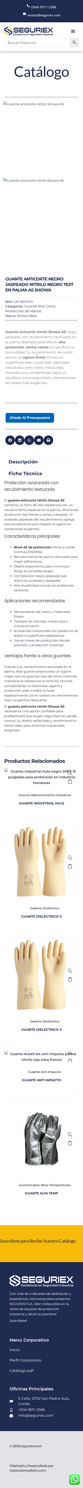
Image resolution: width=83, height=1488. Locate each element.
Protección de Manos (23, 311)
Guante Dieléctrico (44, 908)
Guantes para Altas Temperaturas (45, 1185)
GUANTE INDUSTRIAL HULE (41, 803)
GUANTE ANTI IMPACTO (41, 1080)
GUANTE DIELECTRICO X (41, 916)
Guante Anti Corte (39, 306)
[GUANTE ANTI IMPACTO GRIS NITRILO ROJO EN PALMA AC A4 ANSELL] (70, 1052)
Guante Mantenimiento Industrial (45, 795)
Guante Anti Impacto (44, 1072)
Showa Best (27, 316)
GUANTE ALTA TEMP (41, 1193)
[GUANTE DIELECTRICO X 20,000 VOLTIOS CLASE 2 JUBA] (70, 971)
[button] (10, 440)
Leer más (70, 781)
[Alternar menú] (73, 31)
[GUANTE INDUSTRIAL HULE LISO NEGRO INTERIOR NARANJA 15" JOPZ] (70, 773)
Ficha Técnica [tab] (25, 473)
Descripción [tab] (23, 462)
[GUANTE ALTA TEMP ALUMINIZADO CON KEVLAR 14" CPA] (70, 1134)
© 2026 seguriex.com (26, 1446)
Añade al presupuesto (30, 418)
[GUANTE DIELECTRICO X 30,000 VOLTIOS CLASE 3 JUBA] (70, 858)
